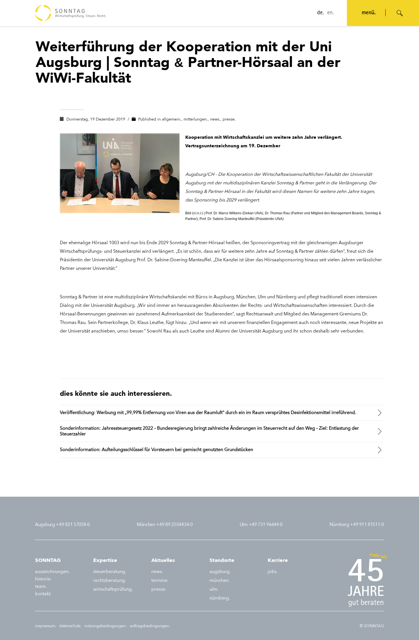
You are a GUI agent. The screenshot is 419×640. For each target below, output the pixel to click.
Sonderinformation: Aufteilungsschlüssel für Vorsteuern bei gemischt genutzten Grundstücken (156, 450)
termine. (159, 580)
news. (215, 119)
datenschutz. (70, 626)
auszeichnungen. (52, 572)
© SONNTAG (372, 626)
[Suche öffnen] (400, 13)
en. (330, 13)
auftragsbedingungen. (150, 626)
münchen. (220, 580)
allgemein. (171, 119)
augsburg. (220, 572)
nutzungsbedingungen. (105, 626)
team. (41, 586)
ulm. (214, 589)
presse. (229, 119)
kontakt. (43, 594)
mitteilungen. (196, 119)
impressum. (45, 626)
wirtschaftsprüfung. (113, 589)
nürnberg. (220, 598)
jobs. (273, 572)
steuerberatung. (109, 572)
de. (320, 13)
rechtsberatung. (109, 580)
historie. (43, 579)
